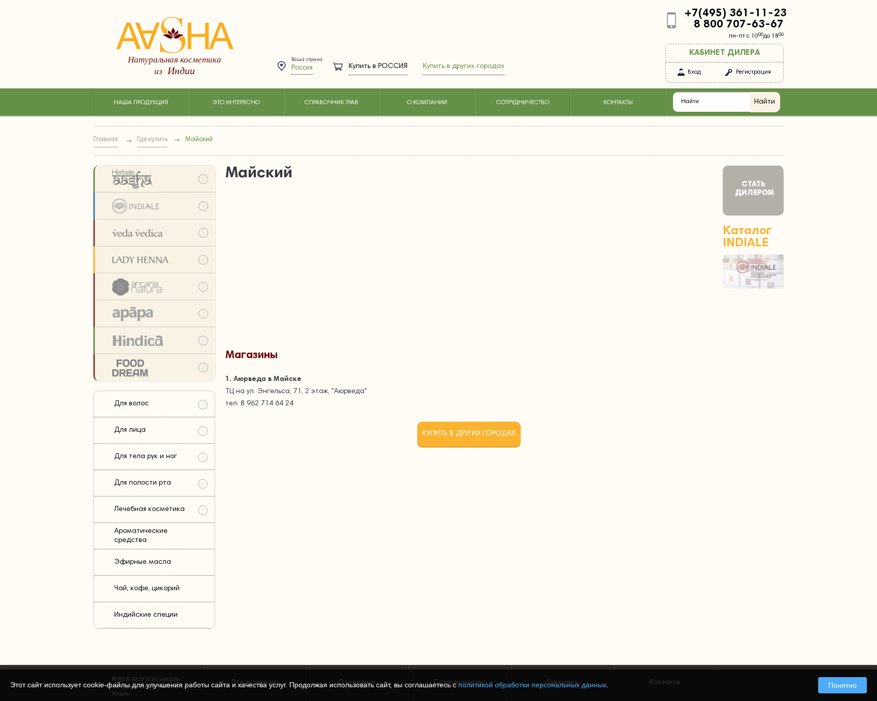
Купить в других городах (463, 66)
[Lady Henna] (154, 259)
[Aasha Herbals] (154, 179)
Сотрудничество (522, 103)
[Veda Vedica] (154, 232)
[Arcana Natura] (154, 286)
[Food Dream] (154, 367)
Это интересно (236, 103)
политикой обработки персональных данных (532, 685)
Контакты (618, 103)
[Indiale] (154, 206)
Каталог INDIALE (747, 237)
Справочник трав (331, 103)
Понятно (842, 685)
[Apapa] (154, 313)
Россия (302, 68)
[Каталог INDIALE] (753, 287)
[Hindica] (154, 340)
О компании (427, 103)
